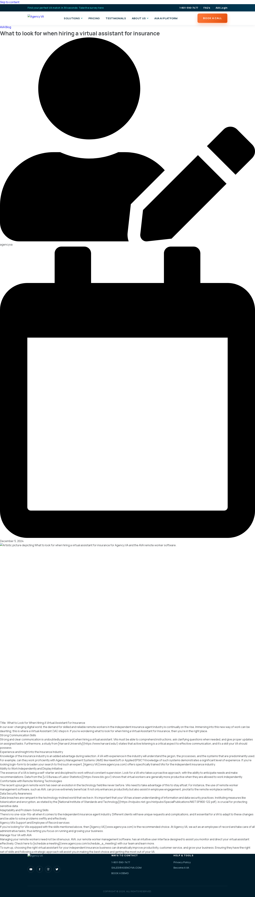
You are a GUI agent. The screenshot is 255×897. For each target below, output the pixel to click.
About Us (139, 18)
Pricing (94, 18)
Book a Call (212, 18)
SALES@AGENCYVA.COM (126, 867)
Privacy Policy (182, 862)
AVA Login (221, 7)
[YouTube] (31, 869)
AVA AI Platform (166, 18)
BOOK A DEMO (120, 873)
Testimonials (116, 18)
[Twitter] (57, 869)
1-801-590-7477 (188, 7)
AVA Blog (5, 27)
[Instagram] (48, 869)
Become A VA (181, 867)
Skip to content (9, 2)
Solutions (72, 18)
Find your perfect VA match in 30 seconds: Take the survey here (66, 7)
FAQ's (206, 7)
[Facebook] (39, 869)
